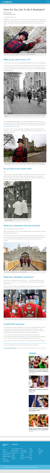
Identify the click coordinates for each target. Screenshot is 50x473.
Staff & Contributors (7, 456)
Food (22, 448)
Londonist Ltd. (34, 467)
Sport (30, 457)
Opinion (31, 450)
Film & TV (14, 458)
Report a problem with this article (10, 348)
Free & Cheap (23, 450)
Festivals (13, 457)
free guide (20, 345)
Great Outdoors (24, 452)
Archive (4, 458)
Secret (30, 455)
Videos (39, 453)
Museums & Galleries (25, 457)
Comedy (13, 453)
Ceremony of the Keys (34, 287)
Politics (31, 452)
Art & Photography (15, 448)
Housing (22, 455)
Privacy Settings (6, 461)
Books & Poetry (15, 452)
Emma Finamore (8, 12)
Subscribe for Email (7, 453)
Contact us (5, 451)
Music (22, 458)
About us (4, 449)
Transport (40, 452)
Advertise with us (6, 454)
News (30, 448)
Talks (39, 448)
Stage (30, 458)
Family (13, 455)
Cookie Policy (5, 459)
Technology (40, 450)
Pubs (30, 453)
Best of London (15, 450)
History (22, 453)
